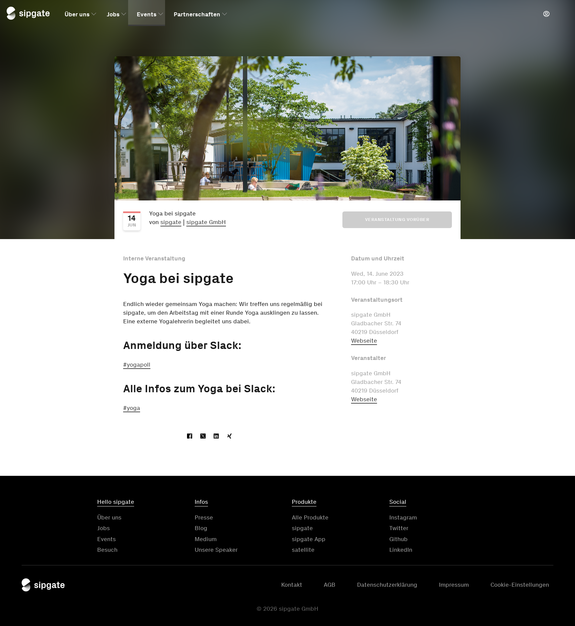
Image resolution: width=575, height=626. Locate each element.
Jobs (113, 14)
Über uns (77, 14)
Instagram (403, 517)
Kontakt (291, 584)
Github (398, 539)
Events (146, 14)
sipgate (170, 222)
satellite (303, 549)
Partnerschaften (197, 14)
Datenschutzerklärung (387, 584)
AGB (329, 584)
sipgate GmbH (206, 222)
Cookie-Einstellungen (519, 584)
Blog (201, 528)
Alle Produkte (310, 517)
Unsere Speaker (216, 549)
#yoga (131, 408)
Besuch (107, 549)
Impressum (454, 584)
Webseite (364, 340)
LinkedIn (400, 549)
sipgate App (308, 539)
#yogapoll (136, 364)
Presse (204, 517)
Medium (206, 539)
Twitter (398, 528)
